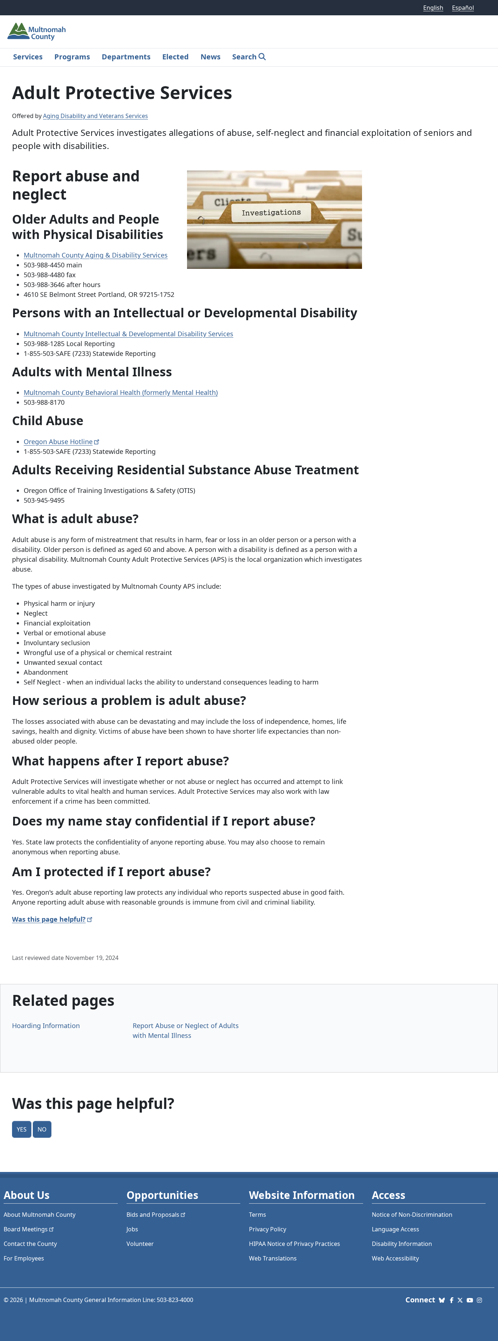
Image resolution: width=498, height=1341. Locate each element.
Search (244, 57)
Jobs (132, 1229)
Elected (175, 57)
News (211, 57)
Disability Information (402, 1244)
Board (26, 1229)
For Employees (24, 1258)
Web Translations (273, 1258)
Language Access (395, 1229)
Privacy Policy (267, 1229)
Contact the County (30, 1244)
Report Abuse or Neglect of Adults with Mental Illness (186, 1030)
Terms (257, 1215)
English (433, 8)
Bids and (153, 1215)
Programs (72, 57)
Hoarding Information (46, 1025)
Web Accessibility (395, 1258)
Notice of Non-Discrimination (412, 1215)
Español (463, 8)
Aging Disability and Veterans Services (95, 116)
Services (28, 57)
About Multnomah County (39, 1215)
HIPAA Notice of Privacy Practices (294, 1244)
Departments (126, 57)
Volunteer (140, 1244)
